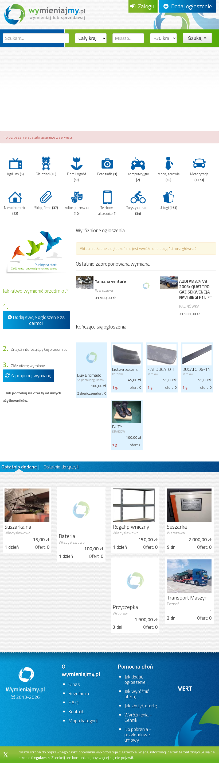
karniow (117, 374)
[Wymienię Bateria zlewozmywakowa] (81, 509)
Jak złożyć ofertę (140, 705)
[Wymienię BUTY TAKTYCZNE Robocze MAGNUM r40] (127, 412)
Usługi (168, 207)
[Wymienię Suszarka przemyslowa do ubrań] (189, 504)
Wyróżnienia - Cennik (138, 717)
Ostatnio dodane (19, 466)
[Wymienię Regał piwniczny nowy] (135, 504)
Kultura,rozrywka (76, 210)
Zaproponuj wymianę (30, 375)
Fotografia (107, 174)
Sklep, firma (46, 207)
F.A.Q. (73, 702)
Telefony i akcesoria (107, 210)
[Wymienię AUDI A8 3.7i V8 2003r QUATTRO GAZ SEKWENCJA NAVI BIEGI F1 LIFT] (169, 282)
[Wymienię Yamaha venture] (84, 282)
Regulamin (78, 693)
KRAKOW (118, 431)
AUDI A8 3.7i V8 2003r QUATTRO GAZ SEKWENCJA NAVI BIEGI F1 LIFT (195, 289)
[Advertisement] (109, 86)
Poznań (173, 604)
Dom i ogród (76, 176)
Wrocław (120, 613)
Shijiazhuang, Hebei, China (90, 381)
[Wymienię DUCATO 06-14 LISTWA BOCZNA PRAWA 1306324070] (197, 354)
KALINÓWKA (189, 306)
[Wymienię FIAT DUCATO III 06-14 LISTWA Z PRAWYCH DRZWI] (162, 354)
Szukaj (196, 38)
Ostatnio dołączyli (61, 466)
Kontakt (76, 711)
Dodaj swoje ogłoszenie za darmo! (38, 320)
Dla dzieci (46, 174)
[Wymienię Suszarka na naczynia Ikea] (27, 504)
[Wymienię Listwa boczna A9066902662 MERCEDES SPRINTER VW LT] (127, 354)
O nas (74, 684)
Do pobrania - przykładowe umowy (137, 734)
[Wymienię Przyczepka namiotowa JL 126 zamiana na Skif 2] (135, 580)
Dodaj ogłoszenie (190, 6)
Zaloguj (145, 6)
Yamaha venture (110, 281)
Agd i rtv (15, 174)
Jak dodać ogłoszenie (135, 679)
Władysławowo (17, 533)
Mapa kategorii (82, 720)
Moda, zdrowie (168, 176)
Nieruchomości (15, 210)
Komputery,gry (138, 176)
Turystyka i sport (138, 210)
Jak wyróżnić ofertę (136, 694)
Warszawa (104, 290)
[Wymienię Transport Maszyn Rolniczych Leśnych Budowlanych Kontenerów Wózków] (189, 575)
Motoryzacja (199, 176)
